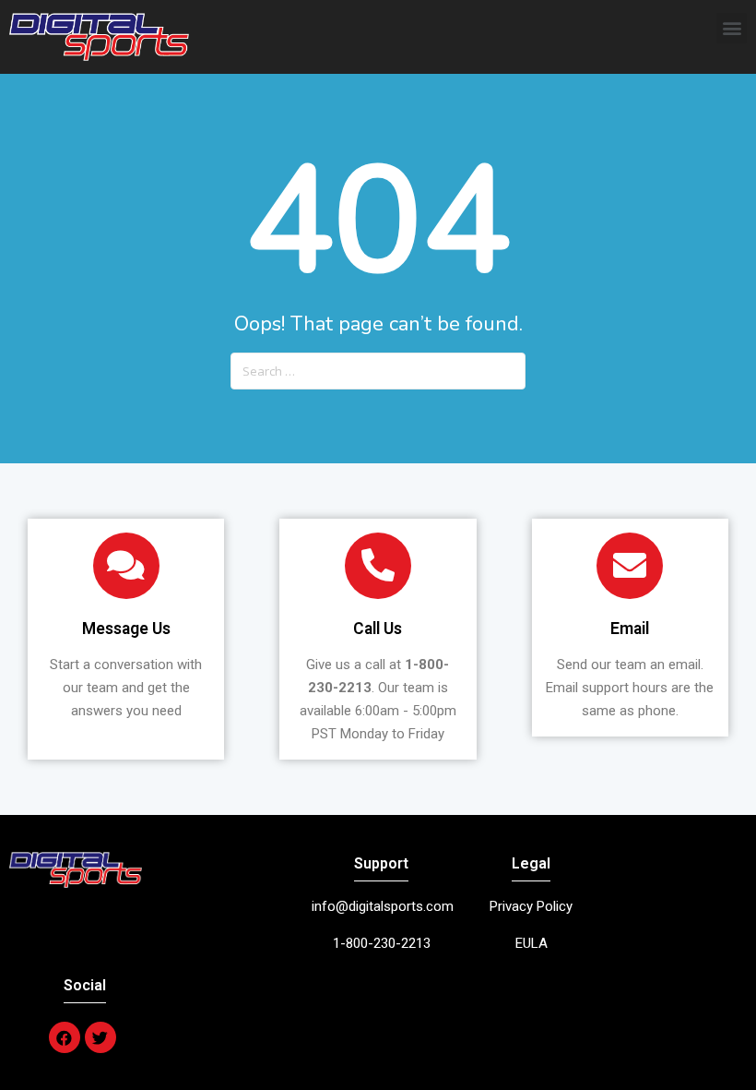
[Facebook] (64, 1037)
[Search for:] (378, 363)
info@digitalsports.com (383, 906)
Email (629, 628)
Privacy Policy (531, 906)
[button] (731, 28)
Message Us (126, 628)
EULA (531, 943)
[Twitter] (100, 1037)
